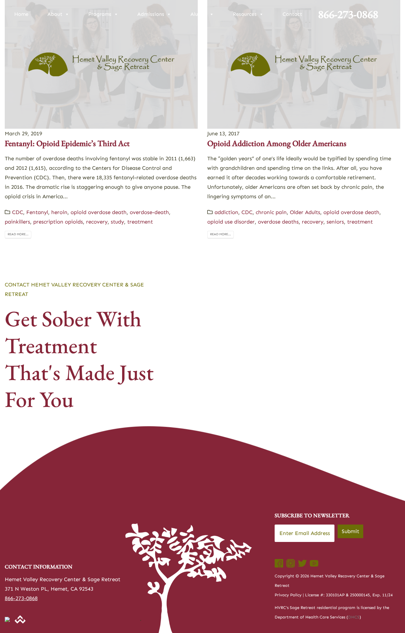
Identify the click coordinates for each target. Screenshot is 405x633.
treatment (140, 221)
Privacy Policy (288, 595)
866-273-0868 (348, 14)
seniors (335, 221)
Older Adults (305, 212)
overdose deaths (278, 221)
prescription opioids (58, 221)
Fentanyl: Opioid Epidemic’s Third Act (67, 143)
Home (21, 14)
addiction (226, 212)
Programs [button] (99, 14)
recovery (97, 221)
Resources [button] (245, 14)
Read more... (18, 234)
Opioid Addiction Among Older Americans (276, 143)
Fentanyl (37, 212)
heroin (59, 212)
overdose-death (149, 212)
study (117, 221)
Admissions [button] (150, 14)
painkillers (17, 221)
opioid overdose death (99, 212)
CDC (17, 212)
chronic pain (271, 212)
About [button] (54, 14)
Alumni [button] (198, 14)
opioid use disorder (231, 221)
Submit (350, 531)
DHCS (353, 617)
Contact (292, 14)
